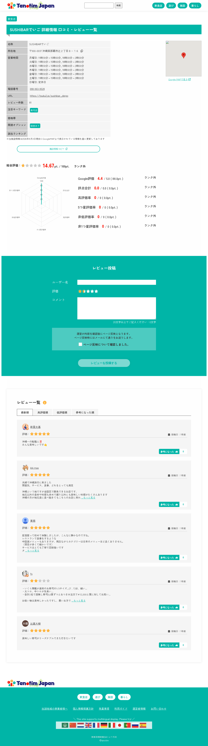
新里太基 (35, 427)
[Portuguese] (127, 725)
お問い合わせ (158, 708)
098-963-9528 (37, 89)
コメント (58, 299)
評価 (55, 291)
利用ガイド (120, 708)
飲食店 (158, 5)
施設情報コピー (57, 149)
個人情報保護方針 (83, 708)
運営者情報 (139, 708)
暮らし (195, 5)
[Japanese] (120, 725)
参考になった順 (85, 412)
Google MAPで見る (178, 79)
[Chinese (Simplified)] (73, 725)
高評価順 (43, 412)
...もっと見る (88, 497)
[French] (96, 725)
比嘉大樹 (35, 623)
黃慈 (32, 521)
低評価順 (62, 412)
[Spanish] (143, 725)
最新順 (25, 412)
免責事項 (104, 708)
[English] (88, 725)
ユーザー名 (60, 282)
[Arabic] (65, 725)
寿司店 (34, 110)
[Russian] (135, 725)
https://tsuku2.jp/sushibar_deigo (49, 96)
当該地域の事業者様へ (55, 708)
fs (31, 574)
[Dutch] (80, 725)
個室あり (35, 125)
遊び (171, 5)
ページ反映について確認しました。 (106, 344)
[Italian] (112, 725)
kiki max (34, 468)
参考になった (167, 451)
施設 (182, 5)
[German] (104, 725)
